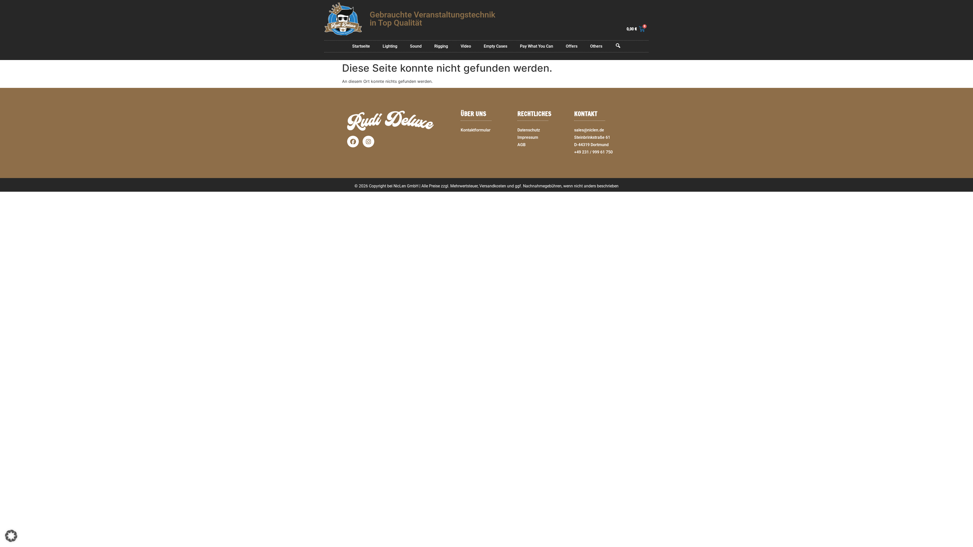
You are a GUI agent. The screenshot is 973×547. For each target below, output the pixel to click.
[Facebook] (353, 141)
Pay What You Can (536, 46)
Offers (571, 46)
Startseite (361, 46)
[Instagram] (368, 141)
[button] (967, 544)
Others (596, 46)
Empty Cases (495, 46)
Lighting (390, 46)
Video (466, 46)
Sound (416, 46)
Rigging (441, 46)
